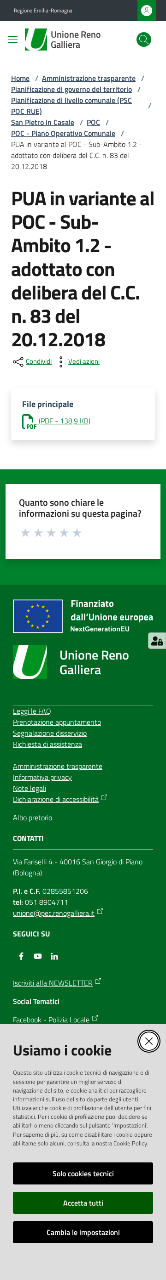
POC (93, 122)
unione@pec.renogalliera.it (54, 913)
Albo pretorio (32, 817)
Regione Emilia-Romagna (43, 10)
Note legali (29, 788)
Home (20, 78)
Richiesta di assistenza (47, 744)
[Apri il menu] (12, 39)
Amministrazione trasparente (89, 78)
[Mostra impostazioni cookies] (157, 640)
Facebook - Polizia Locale (51, 1019)
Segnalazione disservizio (50, 733)
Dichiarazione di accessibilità (56, 799)
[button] (144, 39)
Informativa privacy (42, 777)
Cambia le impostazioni (83, 1232)
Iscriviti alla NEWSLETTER (53, 982)
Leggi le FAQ (32, 710)
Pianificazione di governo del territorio (71, 89)
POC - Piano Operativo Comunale (63, 133)
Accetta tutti (83, 1202)
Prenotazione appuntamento (57, 721)
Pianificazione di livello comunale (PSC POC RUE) (71, 106)
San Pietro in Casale (42, 122)
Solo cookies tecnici (83, 1173)
